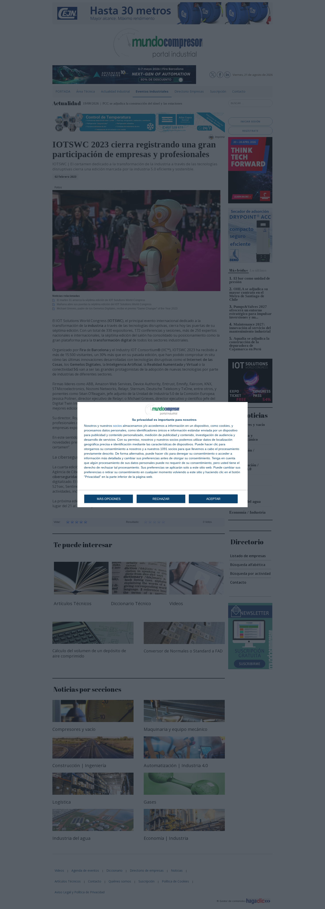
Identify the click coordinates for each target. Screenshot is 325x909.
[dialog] (162, 454)
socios (117, 425)
